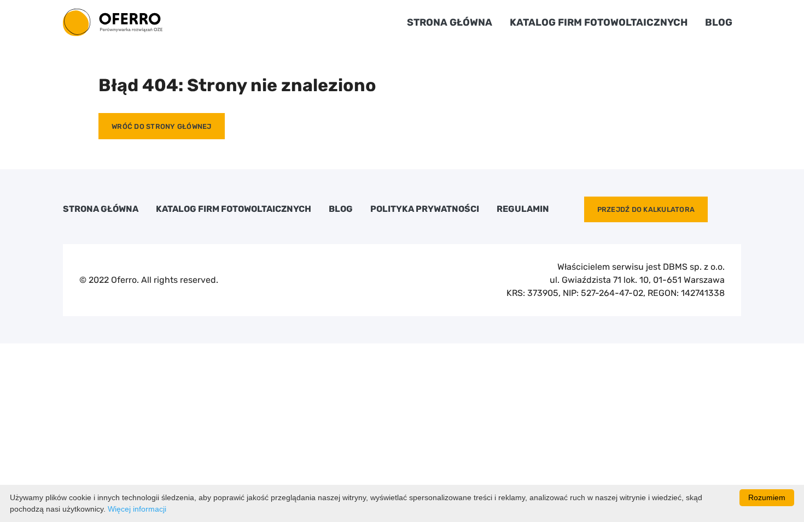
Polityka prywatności (424, 209)
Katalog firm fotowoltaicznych (599, 22)
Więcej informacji (137, 509)
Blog (718, 22)
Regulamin (523, 209)
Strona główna (449, 22)
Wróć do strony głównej (162, 126)
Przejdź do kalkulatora (646, 209)
